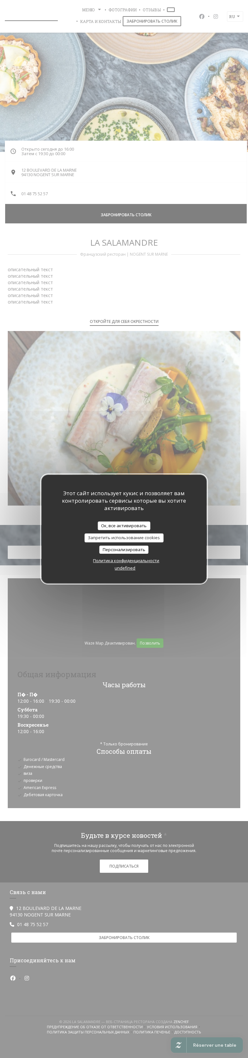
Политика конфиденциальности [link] (126, 560)
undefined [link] (125, 568)
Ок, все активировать (124, 526)
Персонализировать (124, 549)
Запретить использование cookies (124, 537)
